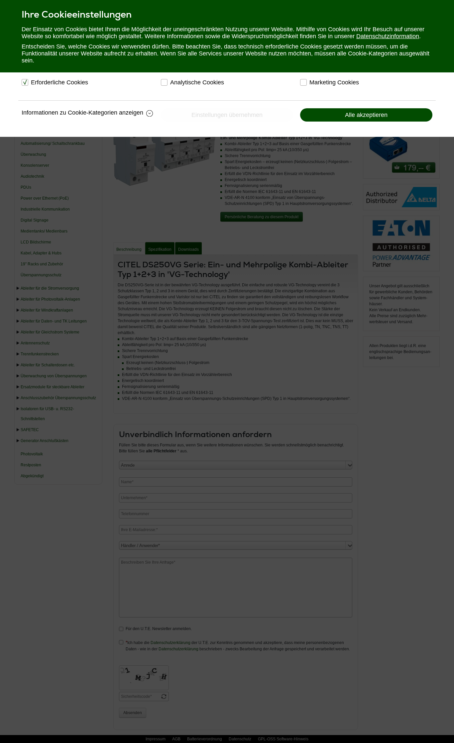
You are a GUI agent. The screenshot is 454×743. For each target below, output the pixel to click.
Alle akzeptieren (366, 115)
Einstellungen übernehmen (227, 115)
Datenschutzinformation (387, 36)
